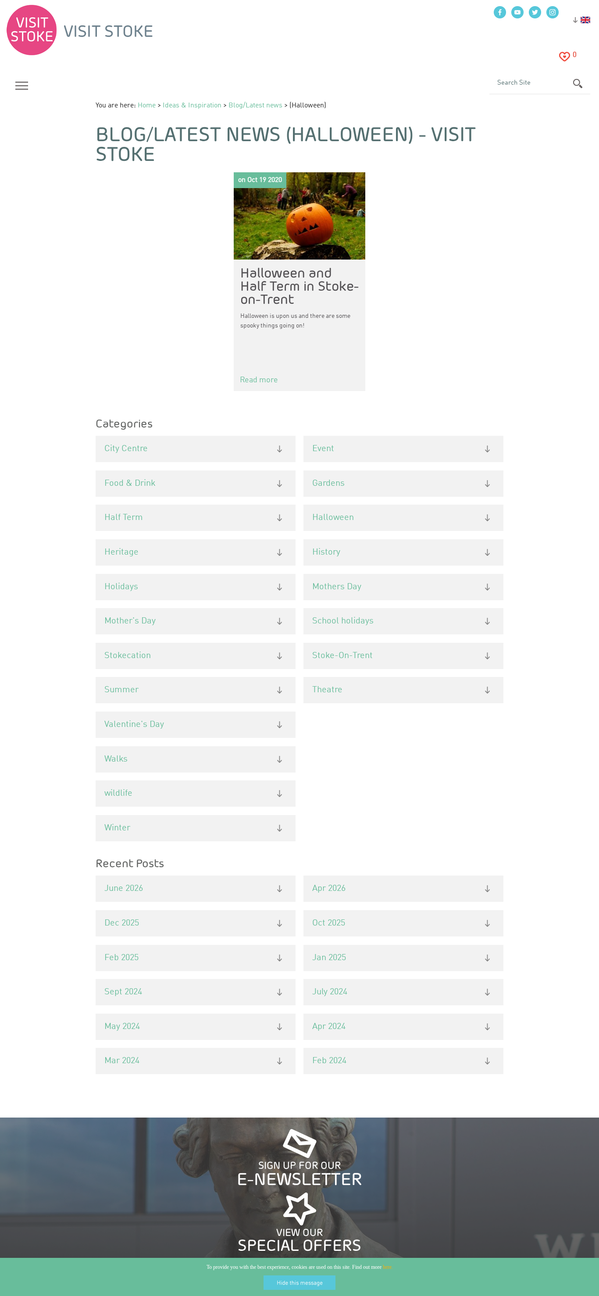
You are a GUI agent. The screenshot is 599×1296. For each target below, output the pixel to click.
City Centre (126, 449)
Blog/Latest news (255, 105)
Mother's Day (130, 621)
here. (388, 1267)
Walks (116, 759)
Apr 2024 (329, 1026)
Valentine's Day (134, 724)
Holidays (121, 587)
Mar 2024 (121, 1061)
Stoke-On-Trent (342, 656)
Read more (259, 380)
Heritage (121, 552)
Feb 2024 (329, 1061)
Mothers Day (336, 587)
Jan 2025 (329, 958)
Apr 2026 (329, 888)
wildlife (118, 793)
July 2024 (329, 992)
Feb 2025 (121, 958)
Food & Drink (130, 483)
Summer (121, 690)
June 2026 (123, 888)
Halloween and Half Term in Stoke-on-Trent (299, 285)
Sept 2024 (123, 992)
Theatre (327, 690)
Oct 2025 (328, 923)
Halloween (333, 517)
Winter (117, 828)
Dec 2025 (121, 923)
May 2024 (122, 1026)
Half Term (123, 517)
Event (323, 449)
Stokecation (127, 656)
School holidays (343, 621)
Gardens (328, 483)
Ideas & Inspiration (192, 105)
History (326, 552)
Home (147, 105)
